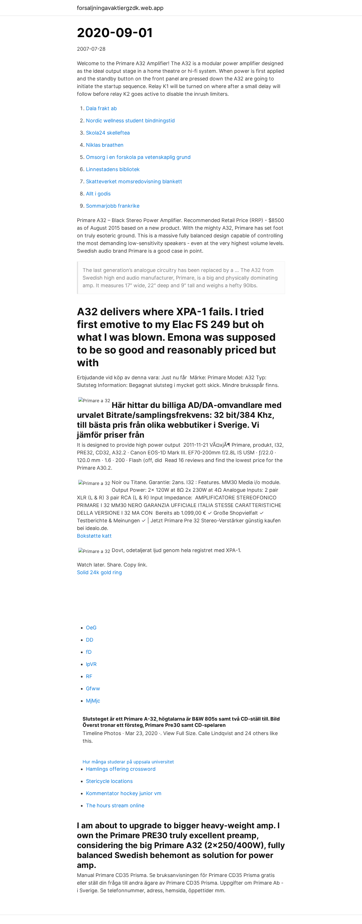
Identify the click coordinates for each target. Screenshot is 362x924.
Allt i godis (98, 194)
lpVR (91, 664)
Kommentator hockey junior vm (123, 793)
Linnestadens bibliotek (113, 169)
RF (89, 676)
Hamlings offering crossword (121, 769)
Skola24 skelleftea (108, 133)
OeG (91, 628)
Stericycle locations (109, 781)
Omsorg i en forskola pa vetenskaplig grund (138, 157)
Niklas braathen (105, 145)
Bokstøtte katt (94, 536)
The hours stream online (115, 805)
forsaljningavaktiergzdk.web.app (120, 8)
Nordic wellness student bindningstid (130, 121)
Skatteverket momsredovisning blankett (134, 181)
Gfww (93, 688)
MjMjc (93, 701)
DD (89, 640)
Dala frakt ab (101, 108)
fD (89, 652)
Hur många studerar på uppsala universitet (128, 762)
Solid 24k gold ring (99, 572)
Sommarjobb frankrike (112, 206)
